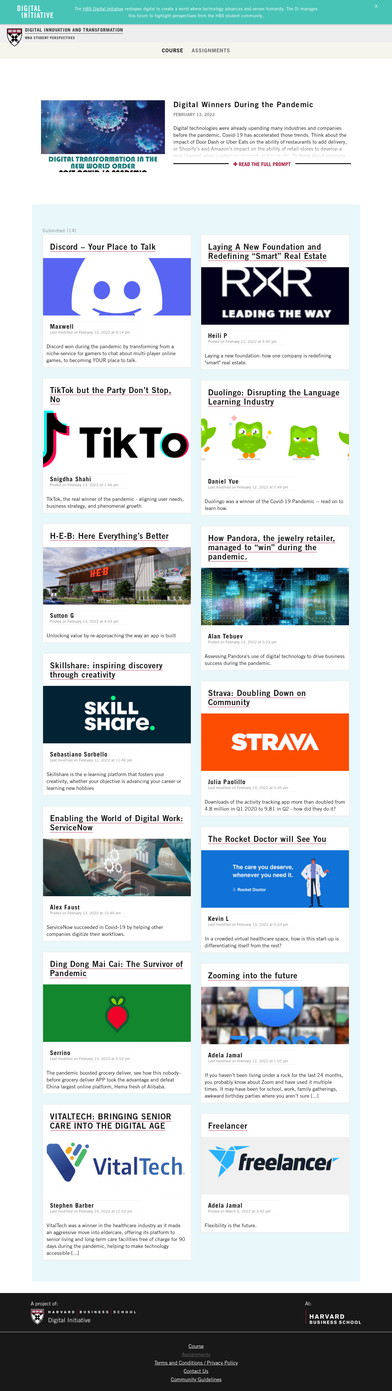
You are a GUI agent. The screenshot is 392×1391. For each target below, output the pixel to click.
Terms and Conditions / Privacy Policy (196, 1362)
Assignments (211, 50)
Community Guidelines (196, 1379)
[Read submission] (117, 301)
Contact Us (196, 1371)
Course (172, 50)
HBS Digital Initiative (103, 8)
